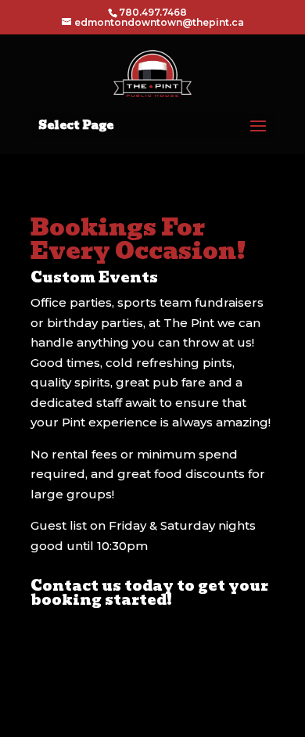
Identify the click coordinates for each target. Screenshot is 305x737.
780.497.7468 (153, 12)
